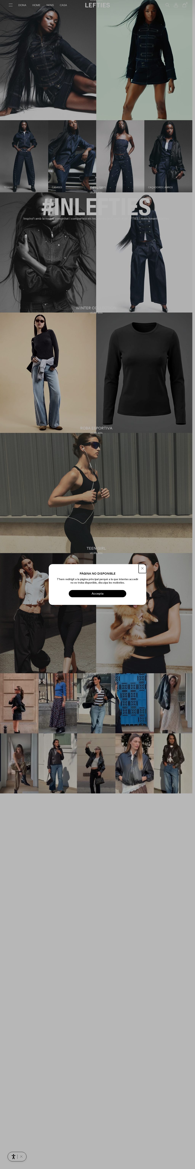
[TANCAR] (142, 568)
